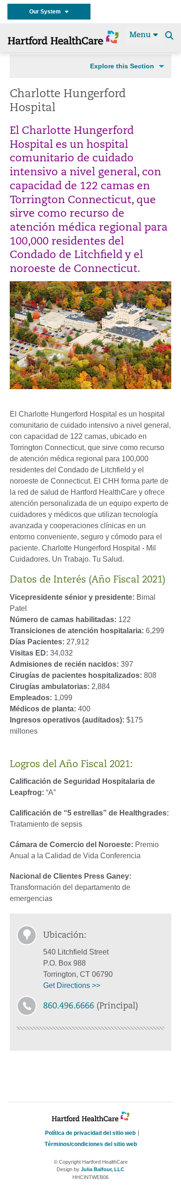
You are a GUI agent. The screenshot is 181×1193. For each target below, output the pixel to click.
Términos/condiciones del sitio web (91, 1144)
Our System (47, 11)
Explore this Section (122, 66)
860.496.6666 (68, 1006)
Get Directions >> (71, 985)
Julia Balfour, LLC (102, 1169)
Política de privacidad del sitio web (90, 1133)
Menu (141, 35)
